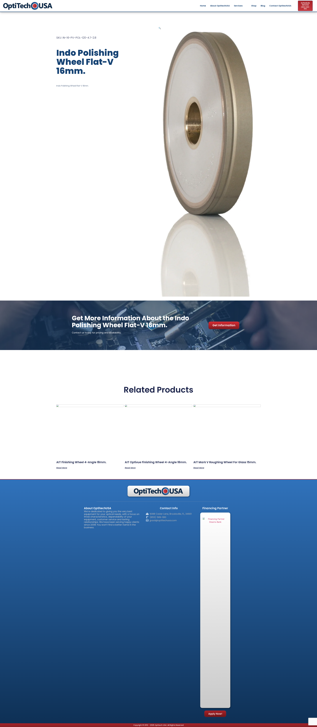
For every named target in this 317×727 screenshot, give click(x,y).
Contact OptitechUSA (280, 5)
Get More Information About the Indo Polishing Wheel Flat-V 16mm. (130, 321)
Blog (263, 5)
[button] (159, 28)
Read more (61, 467)
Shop (253, 5)
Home (203, 5)
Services (238, 5)
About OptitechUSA (220, 5)
